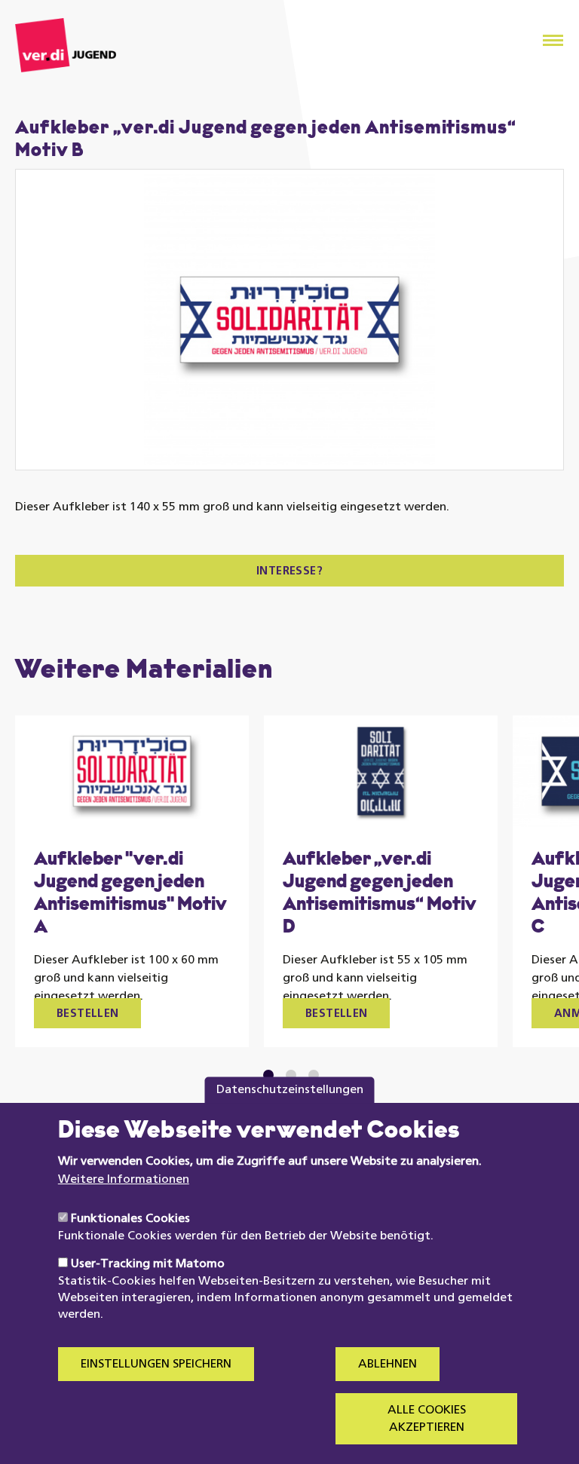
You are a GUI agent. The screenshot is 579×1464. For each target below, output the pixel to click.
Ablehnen (387, 1364)
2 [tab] (291, 1075)
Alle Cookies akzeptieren (427, 1418)
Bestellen (87, 1014)
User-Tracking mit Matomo (148, 1264)
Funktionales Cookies (130, 1219)
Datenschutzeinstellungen (289, 1090)
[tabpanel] (132, 881)
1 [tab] (268, 1075)
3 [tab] (313, 1075)
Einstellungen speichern (156, 1364)
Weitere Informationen (123, 1180)
